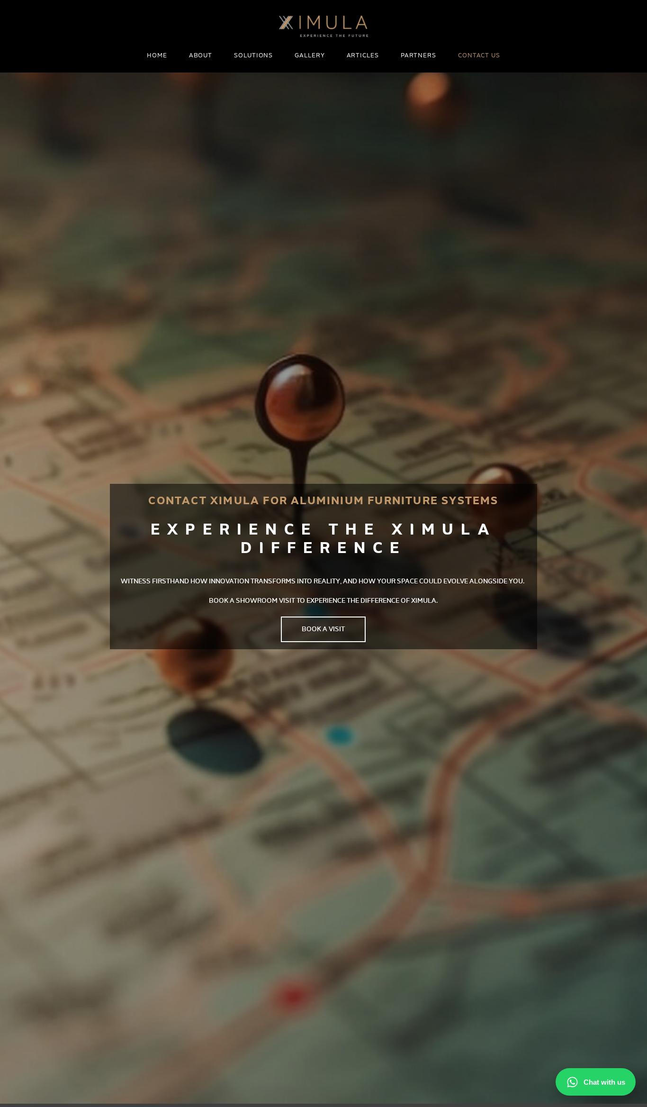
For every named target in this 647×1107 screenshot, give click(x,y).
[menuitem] (157, 56)
